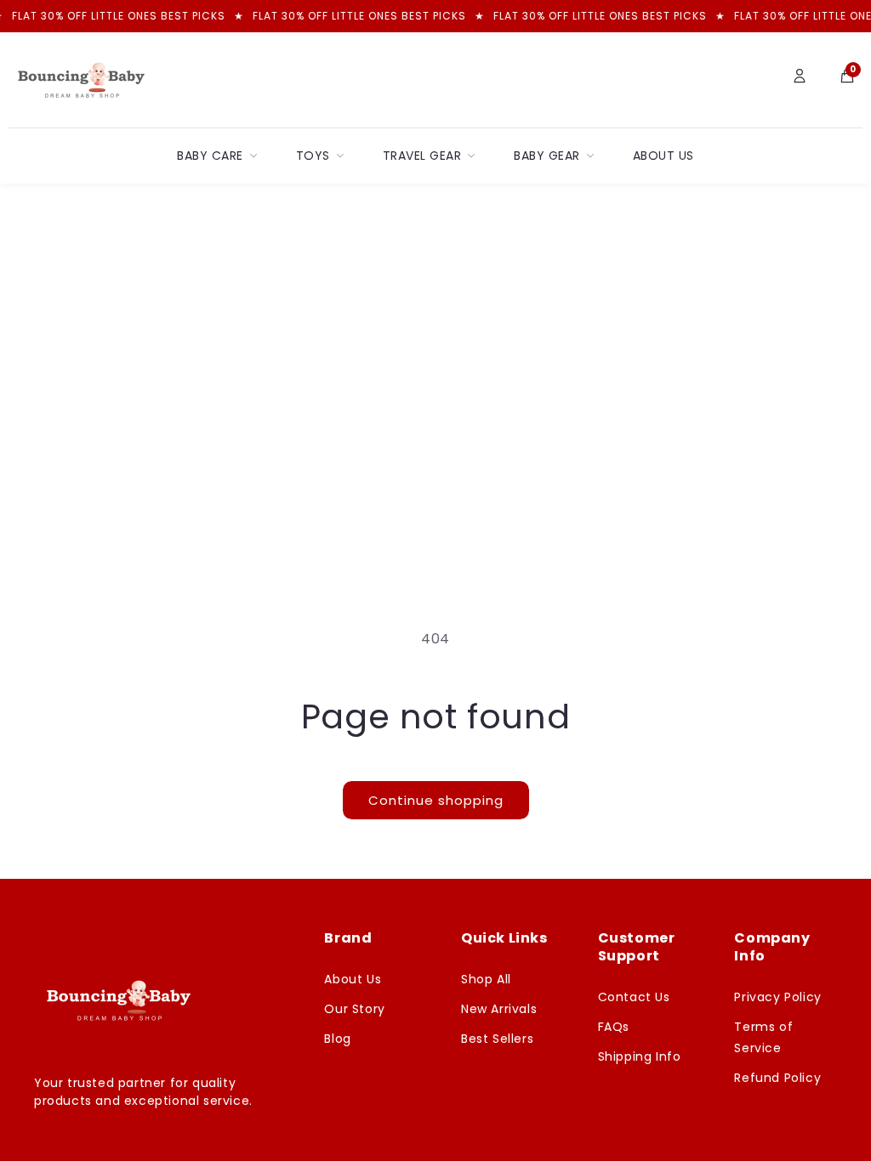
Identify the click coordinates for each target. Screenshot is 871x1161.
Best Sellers (497, 1038)
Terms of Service (763, 1037)
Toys (313, 155)
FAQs (613, 1026)
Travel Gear (422, 155)
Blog (337, 1038)
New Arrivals (499, 1008)
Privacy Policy (777, 996)
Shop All (486, 979)
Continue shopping (436, 800)
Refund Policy (777, 1077)
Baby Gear (547, 155)
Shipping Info (639, 1056)
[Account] (799, 79)
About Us (663, 155)
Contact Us (634, 996)
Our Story (354, 1008)
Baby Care (210, 155)
